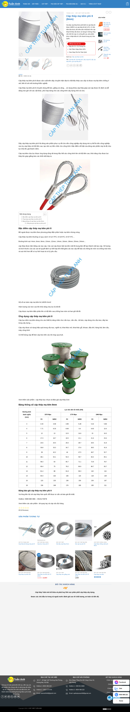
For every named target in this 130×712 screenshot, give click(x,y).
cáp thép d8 (72, 59)
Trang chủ (26, 4)
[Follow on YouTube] (18, 696)
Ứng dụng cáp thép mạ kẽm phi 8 (32, 219)
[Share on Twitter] (71, 65)
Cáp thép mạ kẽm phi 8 (27, 88)
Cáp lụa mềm (24, 320)
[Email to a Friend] (74, 65)
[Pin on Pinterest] (77, 65)
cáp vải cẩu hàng (57, 503)
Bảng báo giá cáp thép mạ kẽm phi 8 (36, 223)
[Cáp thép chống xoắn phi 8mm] (102, 530)
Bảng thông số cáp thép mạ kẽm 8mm (33, 221)
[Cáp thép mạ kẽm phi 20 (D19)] (83, 560)
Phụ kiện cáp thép (57, 4)
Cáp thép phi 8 (79, 59)
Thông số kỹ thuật (95, 4)
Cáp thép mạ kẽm (99, 574)
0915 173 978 (47, 689)
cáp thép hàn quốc (40, 494)
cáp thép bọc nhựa (43, 400)
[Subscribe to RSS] (12, 696)
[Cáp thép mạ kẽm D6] (27, 560)
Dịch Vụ (83, 4)
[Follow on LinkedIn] (15, 696)
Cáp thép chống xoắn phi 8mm (101, 544)
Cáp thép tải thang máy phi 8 (27, 544)
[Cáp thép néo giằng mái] (64, 560)
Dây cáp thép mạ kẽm (82, 13)
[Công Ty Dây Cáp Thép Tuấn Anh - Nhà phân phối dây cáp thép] (10, 4)
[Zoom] (21, 54)
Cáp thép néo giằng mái (63, 574)
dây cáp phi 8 (87, 59)
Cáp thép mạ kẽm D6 (25, 574)
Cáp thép (45, 4)
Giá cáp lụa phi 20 (80, 544)
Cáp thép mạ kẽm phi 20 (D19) (82, 575)
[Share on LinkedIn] (80, 65)
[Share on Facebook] (68, 65)
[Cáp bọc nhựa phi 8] (45, 530)
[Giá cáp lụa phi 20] (83, 530)
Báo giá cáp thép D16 (61, 400)
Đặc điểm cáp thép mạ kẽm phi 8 (32, 217)
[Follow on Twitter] (5, 696)
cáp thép (22, 246)
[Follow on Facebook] (2, 696)
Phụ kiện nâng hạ (71, 4)
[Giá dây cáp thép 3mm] (64, 530)
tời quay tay (43, 503)
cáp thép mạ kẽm (28, 143)
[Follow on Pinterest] (8, 696)
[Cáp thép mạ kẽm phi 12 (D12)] (45, 560)
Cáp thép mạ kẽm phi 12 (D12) (44, 575)
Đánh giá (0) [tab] (27, 76)
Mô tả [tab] (20, 76)
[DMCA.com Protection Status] (107, 709)
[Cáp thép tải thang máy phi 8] (27, 530)
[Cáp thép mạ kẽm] (102, 560)
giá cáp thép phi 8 (76, 61)
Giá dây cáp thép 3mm (62, 544)
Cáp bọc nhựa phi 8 (42, 544)
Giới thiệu (35, 4)
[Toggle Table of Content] (44, 214)
